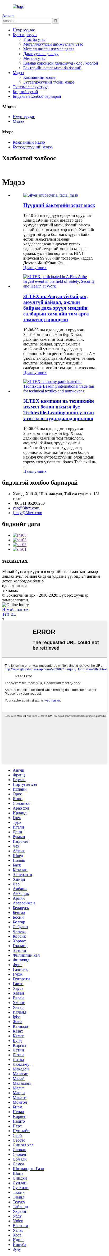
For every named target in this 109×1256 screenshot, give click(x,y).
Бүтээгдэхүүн (25, 34)
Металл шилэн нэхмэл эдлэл (48, 49)
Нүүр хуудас (24, 30)
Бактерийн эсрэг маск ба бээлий (52, 68)
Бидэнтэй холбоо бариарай (37, 96)
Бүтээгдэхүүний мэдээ (33, 147)
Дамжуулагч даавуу (40, 53)
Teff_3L (9, 614)
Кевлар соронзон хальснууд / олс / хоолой (60, 63)
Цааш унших (35, 267)
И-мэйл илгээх (15, 609)
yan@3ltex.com (26, 508)
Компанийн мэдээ (39, 77)
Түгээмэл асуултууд (30, 87)
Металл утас (34, 58)
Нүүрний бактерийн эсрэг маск (59, 205)
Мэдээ (18, 72)
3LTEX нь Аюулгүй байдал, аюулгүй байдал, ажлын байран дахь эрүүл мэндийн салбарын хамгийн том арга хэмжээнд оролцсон (56, 308)
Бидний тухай (25, 91)
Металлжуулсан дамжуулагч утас (53, 44)
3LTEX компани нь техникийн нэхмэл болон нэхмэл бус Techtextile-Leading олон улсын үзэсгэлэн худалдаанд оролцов (58, 409)
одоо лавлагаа (14, 585)
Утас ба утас (34, 39)
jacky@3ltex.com (27, 512)
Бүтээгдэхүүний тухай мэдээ (49, 82)
